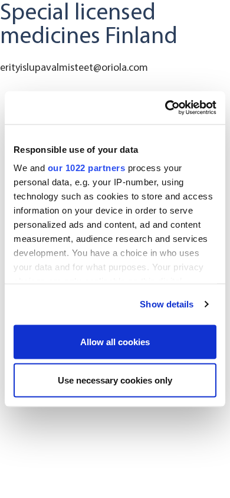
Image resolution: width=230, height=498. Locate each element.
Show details (166, 304)
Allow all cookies (115, 341)
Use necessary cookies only (115, 380)
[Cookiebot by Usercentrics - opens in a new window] (165, 108)
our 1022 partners (87, 168)
